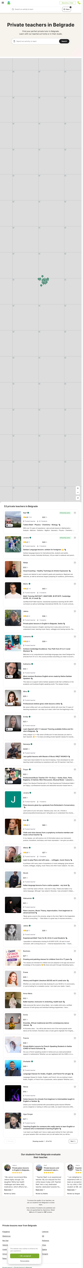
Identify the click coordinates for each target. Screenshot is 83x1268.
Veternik (5, 1245)
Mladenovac (6, 1236)
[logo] (9, 2)
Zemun (4, 1254)
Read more (7, 1190)
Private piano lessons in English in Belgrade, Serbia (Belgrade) (20, 1169)
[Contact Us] (79, 2)
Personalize (24, 1261)
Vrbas (44, 1245)
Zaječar (44, 1249)
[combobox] (36, 9)
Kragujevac (6, 1231)
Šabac (4, 1258)
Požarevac (45, 1240)
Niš (43, 1236)
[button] (9, 525)
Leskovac (45, 1231)
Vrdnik (4, 1249)
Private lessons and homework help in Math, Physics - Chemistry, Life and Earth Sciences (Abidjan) (51, 1169)
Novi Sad (5, 1240)
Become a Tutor (67, 3)
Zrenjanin (45, 1254)
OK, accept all (25, 1256)
